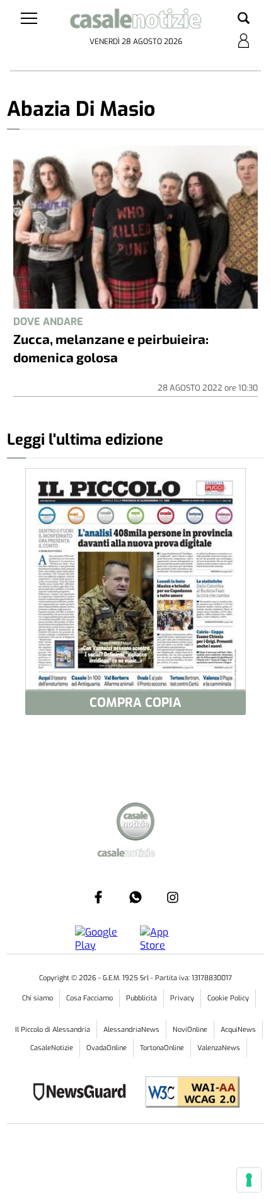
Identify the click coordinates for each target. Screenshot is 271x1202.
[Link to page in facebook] (98, 897)
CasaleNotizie (51, 1048)
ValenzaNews (218, 1048)
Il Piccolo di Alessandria (52, 1029)
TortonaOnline (162, 1048)
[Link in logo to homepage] (136, 21)
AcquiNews (238, 1029)
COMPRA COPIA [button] (135, 702)
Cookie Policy (228, 998)
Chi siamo (37, 998)
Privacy (182, 998)
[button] (243, 19)
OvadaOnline (106, 1048)
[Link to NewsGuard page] (84, 1093)
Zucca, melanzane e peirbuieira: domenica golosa (111, 348)
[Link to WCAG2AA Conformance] (187, 1093)
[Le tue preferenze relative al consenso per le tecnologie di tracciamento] (249, 1180)
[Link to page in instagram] (172, 897)
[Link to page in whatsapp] (135, 897)
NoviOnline (190, 1029)
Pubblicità (141, 998)
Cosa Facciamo (89, 998)
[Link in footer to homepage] (135, 823)
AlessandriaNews (131, 1029)
